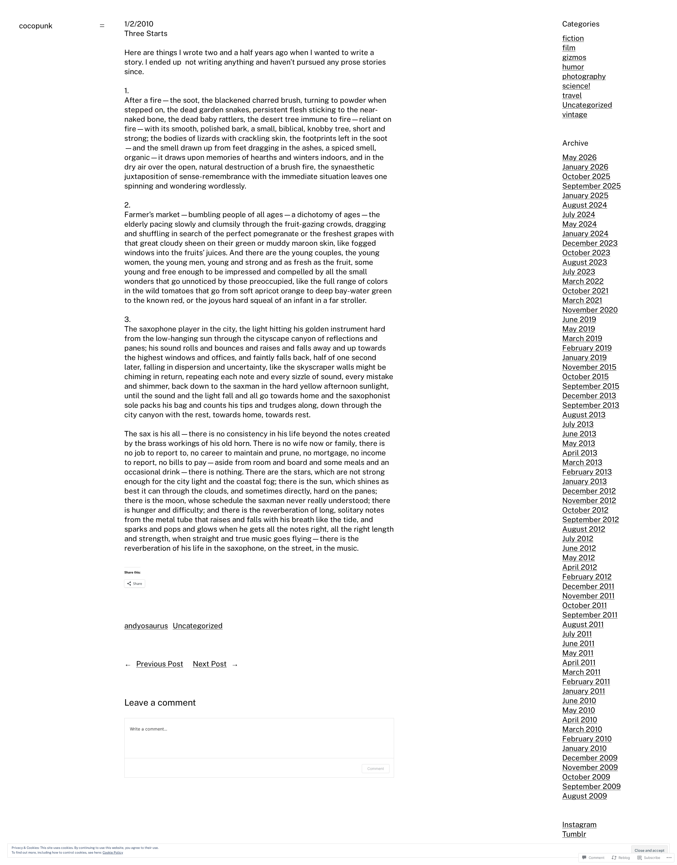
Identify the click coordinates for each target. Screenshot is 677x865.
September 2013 (590, 405)
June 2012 (579, 548)
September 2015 (590, 386)
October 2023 (586, 252)
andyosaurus (146, 625)
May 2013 (578, 443)
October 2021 (585, 290)
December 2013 (589, 395)
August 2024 (584, 204)
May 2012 (578, 557)
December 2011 (588, 586)
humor (573, 66)
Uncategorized (198, 625)
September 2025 (591, 185)
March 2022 (583, 281)
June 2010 (579, 700)
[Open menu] (102, 26)
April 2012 (579, 567)
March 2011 (581, 671)
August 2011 (583, 624)
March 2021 (582, 300)
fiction (573, 38)
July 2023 (578, 271)
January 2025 (585, 195)
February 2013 (587, 471)
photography (584, 76)
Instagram (579, 824)
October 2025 (586, 176)
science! (576, 85)
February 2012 (587, 576)
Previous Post (159, 663)
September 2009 (591, 786)
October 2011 (584, 605)
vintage (574, 114)
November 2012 (589, 500)
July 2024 (578, 214)
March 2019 (582, 338)
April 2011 (579, 662)
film (568, 47)
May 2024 (579, 223)
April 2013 (579, 452)
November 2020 (590, 309)
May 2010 (578, 710)
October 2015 (585, 376)
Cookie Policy (113, 852)
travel (572, 95)
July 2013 (578, 424)
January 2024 (585, 233)
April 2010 (579, 719)
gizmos (574, 57)
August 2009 (584, 795)
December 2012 (589, 490)
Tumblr (574, 834)
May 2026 (579, 157)
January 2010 (584, 748)
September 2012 (590, 519)
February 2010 (587, 738)
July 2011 (577, 633)
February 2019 (587, 347)
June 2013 (579, 433)
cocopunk (36, 25)
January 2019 (584, 357)
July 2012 (577, 538)
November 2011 (588, 595)
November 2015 (589, 366)
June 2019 (579, 319)
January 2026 (585, 166)
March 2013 (582, 462)
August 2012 (583, 529)
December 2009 (589, 757)
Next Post (210, 663)
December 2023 (590, 243)
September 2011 (589, 614)
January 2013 (584, 481)
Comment (375, 768)
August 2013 (584, 414)
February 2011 (586, 681)
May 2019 (578, 328)
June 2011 (578, 643)
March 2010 (582, 729)
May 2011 (577, 652)
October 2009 (586, 776)
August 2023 (584, 262)
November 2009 (590, 767)
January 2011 (583, 691)
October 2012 (585, 509)
